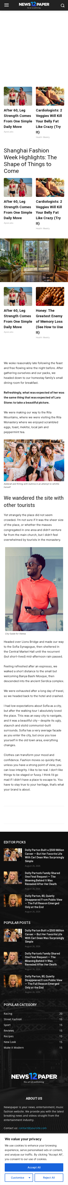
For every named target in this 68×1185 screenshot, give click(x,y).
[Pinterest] (37, 351)
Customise (17, 1177)
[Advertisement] (34, 46)
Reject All (49, 1177)
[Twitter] (28, 351)
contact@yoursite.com (33, 1128)
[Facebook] (19, 351)
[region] (34, 1159)
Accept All (34, 1167)
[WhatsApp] (45, 351)
